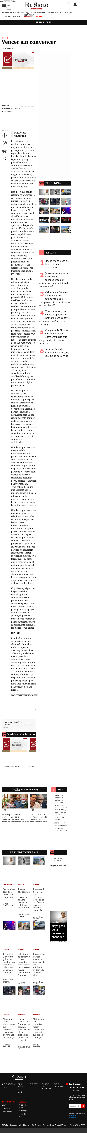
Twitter (4, 145)
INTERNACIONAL (39, 12)
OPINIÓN (5, 38)
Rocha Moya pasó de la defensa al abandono (57, 264)
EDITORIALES (9, 725)
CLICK (66, 12)
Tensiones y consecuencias (61, 824)
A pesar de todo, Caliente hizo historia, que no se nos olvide (57, 352)
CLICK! (5, 1087)
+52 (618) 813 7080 (77, 1125)
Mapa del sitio (22, 1115)
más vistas (62, 866)
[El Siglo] (19, 1082)
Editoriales (43, 22)
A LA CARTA (21, 1091)
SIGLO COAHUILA (59, 1085)
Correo (4, 153)
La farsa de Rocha (59, 818)
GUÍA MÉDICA (21, 1085)
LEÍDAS (51, 252)
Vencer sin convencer (58, 859)
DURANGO (5, 12)
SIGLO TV (34, 1084)
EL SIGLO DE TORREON (46, 1086)
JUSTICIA (13, 12)
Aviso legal (23, 1110)
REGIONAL (20, 12)
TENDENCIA (53, 183)
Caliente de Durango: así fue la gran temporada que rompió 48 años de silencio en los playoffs (54, 299)
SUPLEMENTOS (8, 1084)
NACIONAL (29, 12)
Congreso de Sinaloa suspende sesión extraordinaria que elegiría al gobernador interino (53, 337)
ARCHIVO (8, 16)
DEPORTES (58, 12)
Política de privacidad (23, 1106)
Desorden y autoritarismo (61, 829)
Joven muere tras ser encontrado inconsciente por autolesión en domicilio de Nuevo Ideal (54, 280)
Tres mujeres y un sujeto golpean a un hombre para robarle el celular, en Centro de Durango (54, 318)
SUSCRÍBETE (40, 16)
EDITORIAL (50, 12)
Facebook (5, 137)
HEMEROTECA (17, 16)
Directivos (6, 1108)
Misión (4, 1105)
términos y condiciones (73, 1116)
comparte (5, 160)
